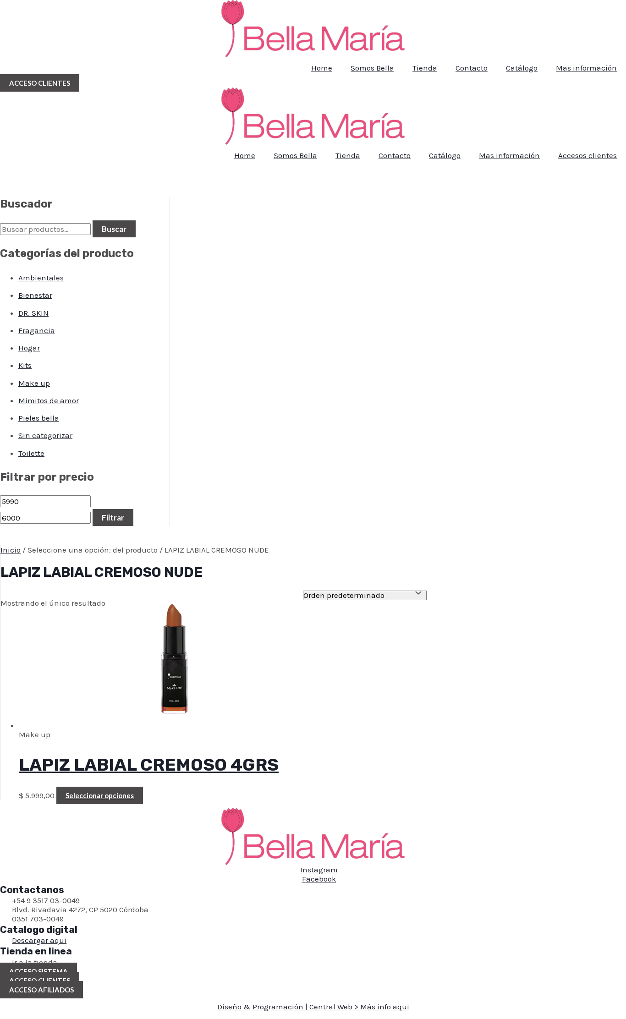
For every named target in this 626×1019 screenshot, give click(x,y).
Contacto (472, 67)
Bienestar (35, 295)
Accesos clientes (587, 155)
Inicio (10, 549)
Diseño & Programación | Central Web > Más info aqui (313, 1006)
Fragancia (36, 330)
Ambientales (41, 277)
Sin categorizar (45, 435)
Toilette (31, 453)
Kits (25, 365)
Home (321, 67)
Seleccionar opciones (100, 795)
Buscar (114, 229)
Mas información (586, 67)
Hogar (29, 347)
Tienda (424, 67)
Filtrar (113, 517)
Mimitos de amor (48, 400)
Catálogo (522, 67)
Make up (34, 383)
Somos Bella (372, 67)
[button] (39, 83)
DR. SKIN (33, 313)
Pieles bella (38, 417)
